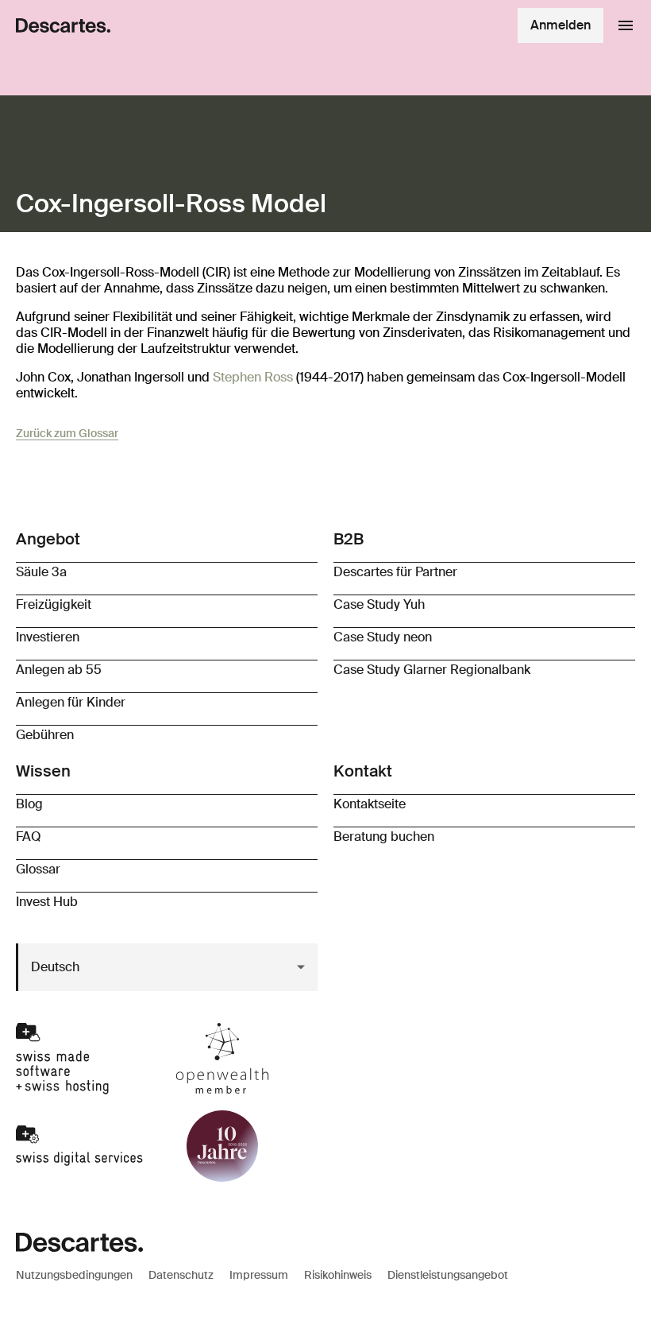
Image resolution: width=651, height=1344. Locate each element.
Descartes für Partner (395, 572)
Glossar (38, 869)
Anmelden (560, 25)
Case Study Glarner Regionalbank (431, 669)
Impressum (258, 1274)
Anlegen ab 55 (59, 669)
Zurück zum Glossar (67, 433)
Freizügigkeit (53, 604)
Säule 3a (41, 572)
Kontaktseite (369, 804)
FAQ (28, 836)
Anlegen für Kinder (70, 702)
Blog (29, 804)
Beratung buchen (383, 836)
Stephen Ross (253, 377)
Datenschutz (181, 1274)
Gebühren (45, 734)
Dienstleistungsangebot (447, 1274)
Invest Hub (47, 901)
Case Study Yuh (379, 604)
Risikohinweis (338, 1274)
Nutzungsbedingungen (74, 1274)
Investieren (47, 637)
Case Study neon (382, 637)
